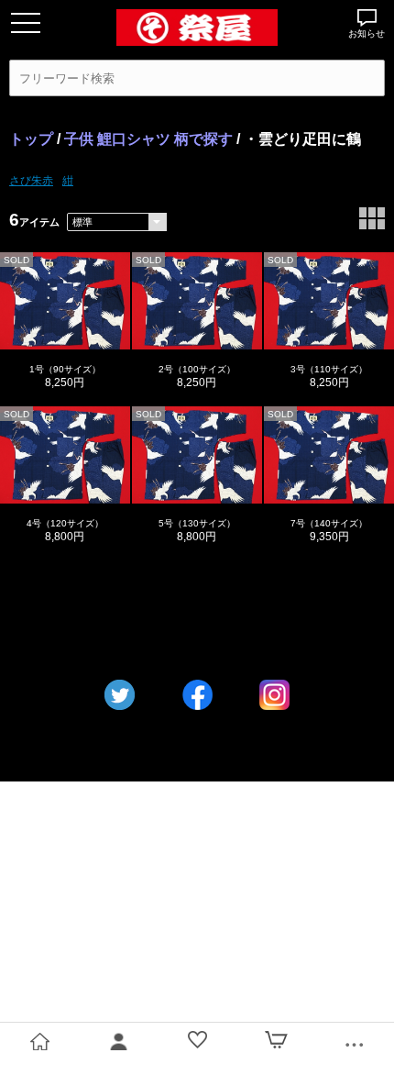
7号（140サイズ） (328, 523)
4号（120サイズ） (65, 523)
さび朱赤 (31, 180)
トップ (31, 139)
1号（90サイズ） (65, 369)
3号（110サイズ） (328, 369)
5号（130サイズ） (197, 523)
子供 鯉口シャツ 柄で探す (148, 139)
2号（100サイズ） (197, 369)
